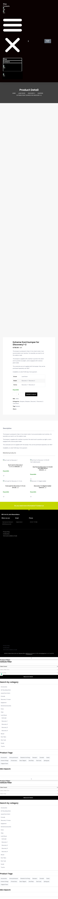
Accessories (4, 687)
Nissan (2, 733)
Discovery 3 (5, 727)
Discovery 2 (31, 93)
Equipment (3, 702)
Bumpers (40, 93)
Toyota (3, 746)
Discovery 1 (33, 401)
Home (14, 93)
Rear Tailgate (23, 760)
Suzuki (2, 743)
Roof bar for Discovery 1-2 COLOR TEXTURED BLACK (42, 467)
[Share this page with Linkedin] (22, 409)
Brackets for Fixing (25, 757)
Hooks (48, 757)
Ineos (2, 709)
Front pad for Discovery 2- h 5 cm (15, 486)
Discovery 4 (5, 730)
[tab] (7, 429)
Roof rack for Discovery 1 (15, 465)
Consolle (42, 757)
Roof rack (3, 740)
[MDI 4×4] (1, 658)
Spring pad (46, 760)
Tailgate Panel (4, 763)
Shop (5, 4)
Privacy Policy (6, 531)
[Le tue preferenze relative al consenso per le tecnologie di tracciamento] (1, 674)
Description (7, 428)
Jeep (2, 712)
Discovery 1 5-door (6, 699)
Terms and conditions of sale (10, 535)
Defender (4, 718)
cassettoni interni (5, 693)
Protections (14, 760)
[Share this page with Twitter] (19, 409)
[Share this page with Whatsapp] (24, 409)
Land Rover (21, 93)
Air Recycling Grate (6, 690)
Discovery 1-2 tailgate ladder (42, 486)
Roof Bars (3, 737)
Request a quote (31, 394)
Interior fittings (4, 760)
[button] (12, 35)
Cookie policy (6, 533)
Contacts (6, 6)
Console (3, 696)
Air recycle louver (14, 757)
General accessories (6, 705)
